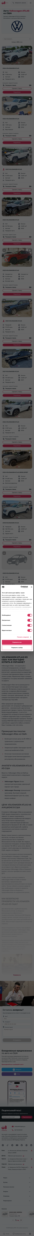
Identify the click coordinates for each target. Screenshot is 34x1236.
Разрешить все (17, 642)
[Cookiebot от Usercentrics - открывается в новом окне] (21, 587)
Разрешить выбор (17, 647)
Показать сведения (23, 637)
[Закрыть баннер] (31, 587)
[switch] (29, 620)
